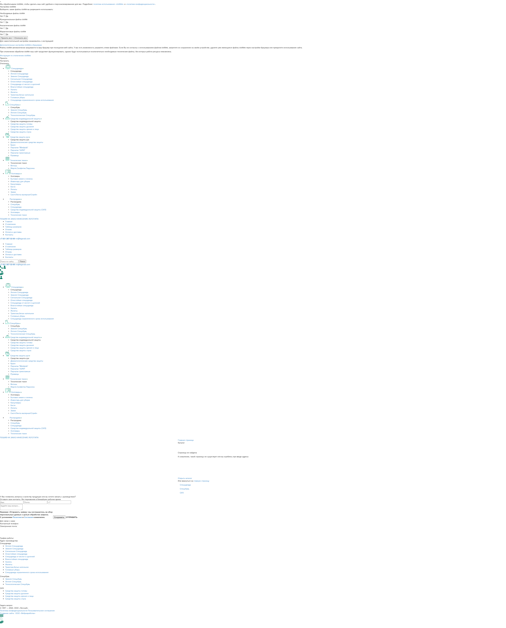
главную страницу (201, 480)
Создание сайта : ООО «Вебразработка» (17, 613)
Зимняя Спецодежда (20, 76)
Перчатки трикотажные (20, 152)
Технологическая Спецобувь (23, 115)
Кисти (13, 186)
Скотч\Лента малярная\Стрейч (24, 194)
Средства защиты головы (21, 123)
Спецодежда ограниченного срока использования (32, 100)
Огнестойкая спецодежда (22, 81)
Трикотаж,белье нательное (22, 94)
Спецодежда (16, 207)
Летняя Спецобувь (19, 112)
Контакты (9, 234)
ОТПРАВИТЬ (71, 517)
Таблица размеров (13, 226)
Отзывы (8, 229)
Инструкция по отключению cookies (15, 55)
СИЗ (182, 492)
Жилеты (14, 92)
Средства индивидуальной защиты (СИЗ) (28, 209)
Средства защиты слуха (21, 131)
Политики (17, 517)
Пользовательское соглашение (41, 610)
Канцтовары (16, 184)
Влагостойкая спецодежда (22, 86)
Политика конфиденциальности (13, 610)
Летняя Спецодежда (19, 73)
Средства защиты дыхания (22, 126)
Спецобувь (15, 204)
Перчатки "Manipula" (19, 147)
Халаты (14, 89)
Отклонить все (20, 38)
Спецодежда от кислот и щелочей (25, 84)
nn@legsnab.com (23, 238)
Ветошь (14, 165)
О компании (10, 224)
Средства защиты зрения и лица (25, 129)
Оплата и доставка (13, 232)
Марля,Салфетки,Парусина (23, 168)
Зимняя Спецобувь (19, 110)
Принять (3, 58)
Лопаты (14, 189)
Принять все (6, 38)
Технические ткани (19, 214)
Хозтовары (15, 212)
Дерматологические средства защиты (27, 142)
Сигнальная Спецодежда (21, 79)
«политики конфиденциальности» (140, 4)
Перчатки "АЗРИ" (18, 150)
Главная (8, 221)
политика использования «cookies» (108, 4)
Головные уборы (18, 97)
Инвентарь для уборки (20, 181)
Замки (13, 192)
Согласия (28, 517)
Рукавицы (15, 155)
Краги (13, 144)
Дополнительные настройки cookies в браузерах (21, 45)
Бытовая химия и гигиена (22, 178)
